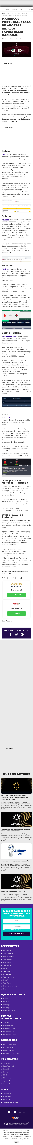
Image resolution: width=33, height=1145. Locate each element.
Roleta (5, 1072)
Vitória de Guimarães (10, 1011)
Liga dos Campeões (10, 986)
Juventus (6, 1023)
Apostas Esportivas (9, 1081)
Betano (6, 220)
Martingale (7, 1100)
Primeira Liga (7, 950)
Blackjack (6, 1075)
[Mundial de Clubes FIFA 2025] (16, 881)
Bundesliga (7, 974)
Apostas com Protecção (11, 1053)
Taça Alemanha (8, 977)
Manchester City (8, 1031)
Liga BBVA (7, 962)
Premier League (8, 956)
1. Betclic (6, 9)
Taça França (7, 983)
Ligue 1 (5, 980)
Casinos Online (8, 1084)
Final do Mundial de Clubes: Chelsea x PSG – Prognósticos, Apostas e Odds (14, 797)
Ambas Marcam (8, 1050)
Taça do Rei (7, 965)
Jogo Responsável (9, 1066)
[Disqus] (16, 671)
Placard (6, 418)
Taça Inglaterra (8, 959)
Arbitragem (7, 1094)
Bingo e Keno (8, 1078)
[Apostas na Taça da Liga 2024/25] (16, 851)
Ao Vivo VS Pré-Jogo (10, 1044)
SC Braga (6, 1008)
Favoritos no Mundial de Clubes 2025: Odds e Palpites (15, 830)
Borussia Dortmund (9, 1028)
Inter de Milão (8, 1025)
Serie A (5, 968)
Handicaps (7, 1097)
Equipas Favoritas (9, 1047)
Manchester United (9, 1034)
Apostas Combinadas (10, 1103)
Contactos (6, 1063)
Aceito (16, 1142)
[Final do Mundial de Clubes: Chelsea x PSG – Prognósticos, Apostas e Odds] (16, 786)
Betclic (6, 154)
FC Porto (6, 1002)
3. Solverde (23, 9)
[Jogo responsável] (9, 1112)
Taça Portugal (8, 953)
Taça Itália (6, 971)
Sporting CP (7, 1005)
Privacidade (7, 1069)
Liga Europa (7, 989)
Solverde (6, 269)
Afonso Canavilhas (17, 39)
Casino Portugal (9, 336)
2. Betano (14, 9)
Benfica (6, 999)
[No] (31, 1137)
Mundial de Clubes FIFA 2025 (13, 891)
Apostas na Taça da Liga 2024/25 (15, 861)
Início (4, 13)
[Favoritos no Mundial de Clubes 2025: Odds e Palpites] (16, 819)
